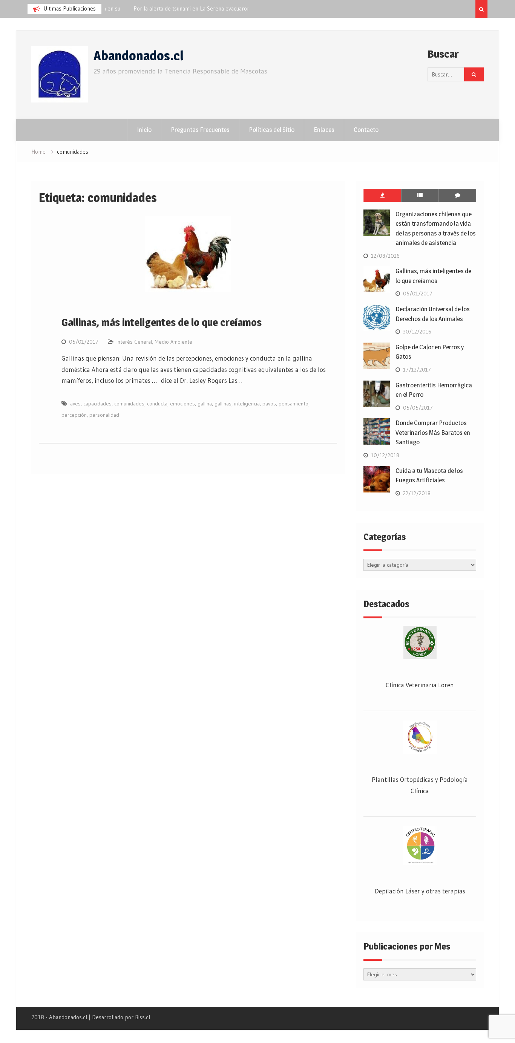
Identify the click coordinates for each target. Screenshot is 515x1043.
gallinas (223, 403)
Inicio (144, 129)
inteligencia (247, 403)
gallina (205, 403)
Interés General (134, 341)
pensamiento (293, 403)
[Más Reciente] (420, 195)
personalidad (104, 414)
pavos (269, 403)
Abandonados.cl (138, 55)
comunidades (129, 403)
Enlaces (324, 129)
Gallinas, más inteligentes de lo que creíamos (161, 322)
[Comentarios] (457, 195)
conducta (157, 403)
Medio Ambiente (173, 341)
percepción (74, 414)
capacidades (97, 403)
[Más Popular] (382, 195)
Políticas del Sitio (271, 129)
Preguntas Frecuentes (200, 129)
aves (75, 403)
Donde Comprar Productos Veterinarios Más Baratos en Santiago (432, 432)
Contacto (366, 129)
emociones (182, 403)
